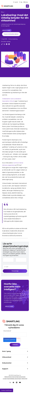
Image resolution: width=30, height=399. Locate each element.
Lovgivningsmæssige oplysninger (12, 378)
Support (5, 369)
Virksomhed (6, 357)
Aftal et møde (6, 30)
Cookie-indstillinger (6, 390)
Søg (21, 2)
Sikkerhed (24, 378)
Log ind (16, 2)
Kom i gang (6, 351)
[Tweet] (4, 44)
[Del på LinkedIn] (9, 44)
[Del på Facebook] (6, 44)
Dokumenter (7, 363)
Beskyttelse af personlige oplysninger (15, 376)
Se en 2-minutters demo (11, 34)
